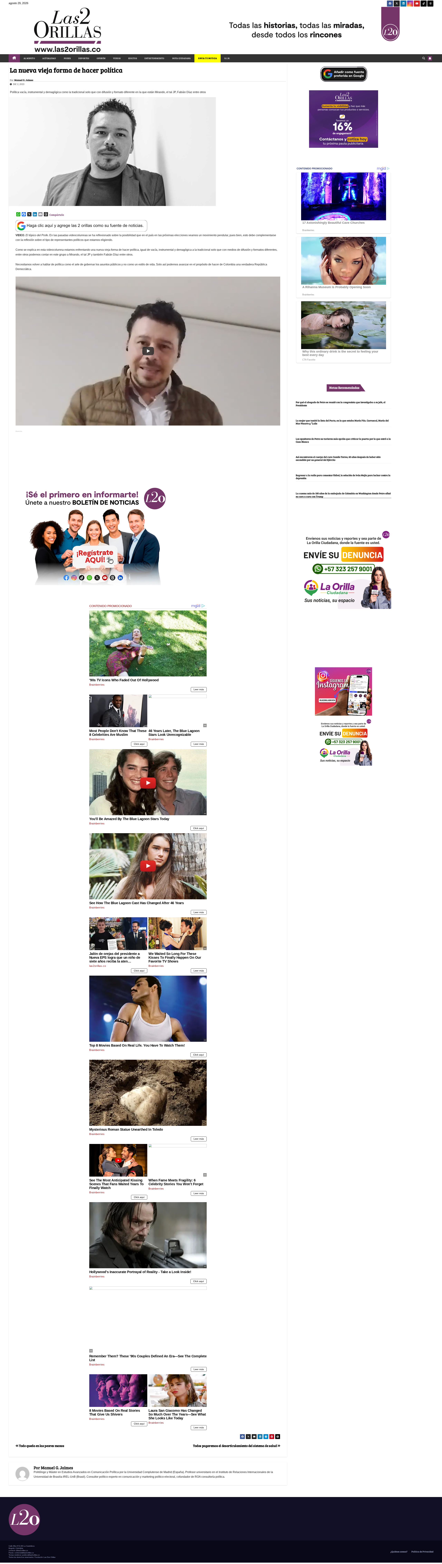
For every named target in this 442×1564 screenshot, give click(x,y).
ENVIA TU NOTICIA (207, 58)
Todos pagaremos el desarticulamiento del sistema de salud (235, 1445)
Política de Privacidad (422, 1551)
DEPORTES (83, 58)
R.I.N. (227, 58)
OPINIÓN (101, 58)
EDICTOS (132, 58)
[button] (423, 58)
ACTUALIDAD (49, 58)
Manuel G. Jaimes (23, 80)
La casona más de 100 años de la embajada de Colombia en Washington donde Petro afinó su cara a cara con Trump (343, 495)
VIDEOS (117, 58)
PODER (67, 58)
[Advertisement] (148, 457)
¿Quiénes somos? (398, 1551)
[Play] (148, 351)
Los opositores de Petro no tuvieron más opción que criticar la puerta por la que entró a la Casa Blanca (343, 440)
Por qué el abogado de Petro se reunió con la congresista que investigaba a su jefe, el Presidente (340, 404)
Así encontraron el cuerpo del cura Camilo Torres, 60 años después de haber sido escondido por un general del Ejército (338, 458)
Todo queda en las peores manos (41, 1445)
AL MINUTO (29, 58)
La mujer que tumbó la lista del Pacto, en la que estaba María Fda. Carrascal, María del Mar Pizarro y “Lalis (342, 422)
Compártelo (56, 214)
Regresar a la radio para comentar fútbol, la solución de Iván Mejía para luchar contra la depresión (343, 476)
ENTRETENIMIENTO (154, 58)
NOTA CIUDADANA (181, 58)
